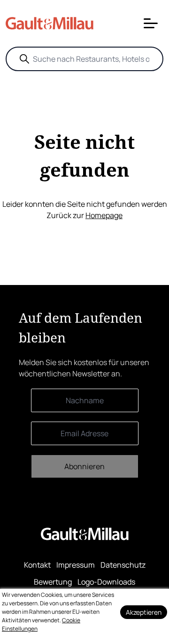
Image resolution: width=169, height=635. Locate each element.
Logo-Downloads (106, 582)
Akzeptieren (143, 612)
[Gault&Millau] (85, 533)
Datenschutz (123, 565)
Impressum (75, 565)
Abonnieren (84, 466)
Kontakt (37, 565)
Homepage (104, 215)
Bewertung (53, 582)
